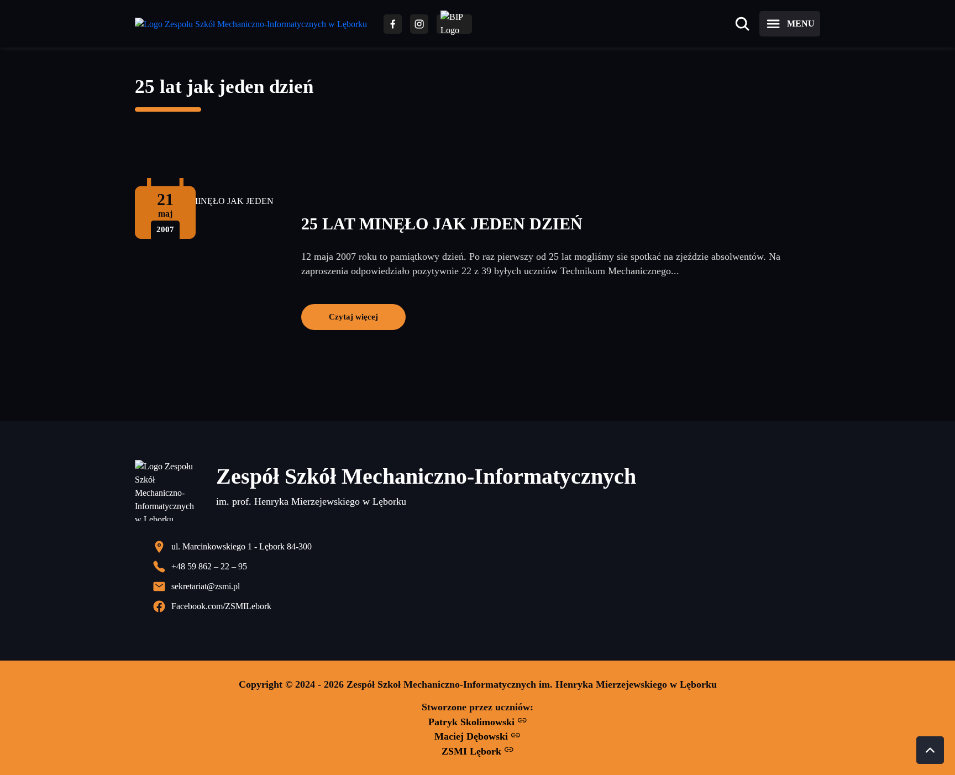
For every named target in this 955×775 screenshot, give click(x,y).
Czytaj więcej (353, 316)
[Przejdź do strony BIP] (454, 24)
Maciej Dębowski (472, 736)
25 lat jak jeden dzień (224, 86)
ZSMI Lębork (473, 751)
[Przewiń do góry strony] (930, 750)
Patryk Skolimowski (472, 721)
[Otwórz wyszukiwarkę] (742, 24)
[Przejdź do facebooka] (393, 24)
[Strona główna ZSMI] (251, 24)
